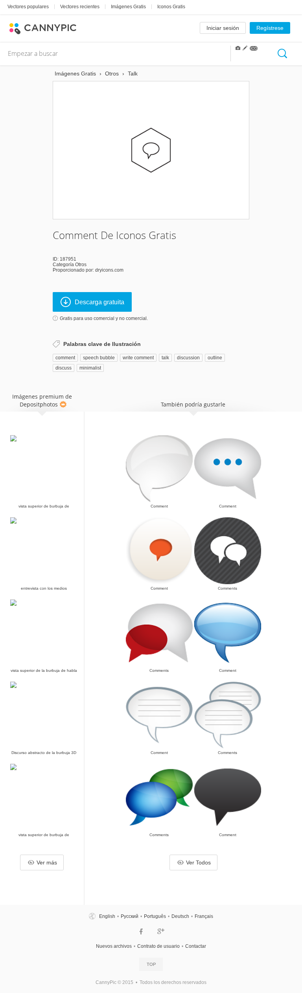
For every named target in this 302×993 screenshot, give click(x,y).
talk (165, 357)
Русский (129, 916)
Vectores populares (28, 6)
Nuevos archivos (114, 946)
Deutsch (180, 916)
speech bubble (99, 357)
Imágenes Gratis (128, 6)
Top (151, 964)
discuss (63, 368)
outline (215, 357)
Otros (81, 264)
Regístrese (270, 28)
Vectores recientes (79, 6)
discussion (188, 357)
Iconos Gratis (171, 6)
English (107, 916)
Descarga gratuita (99, 302)
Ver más (47, 862)
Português (155, 916)
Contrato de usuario (158, 946)
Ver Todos (198, 862)
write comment (138, 357)
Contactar (195, 946)
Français (204, 916)
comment (65, 357)
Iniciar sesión (222, 28)
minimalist (90, 368)
